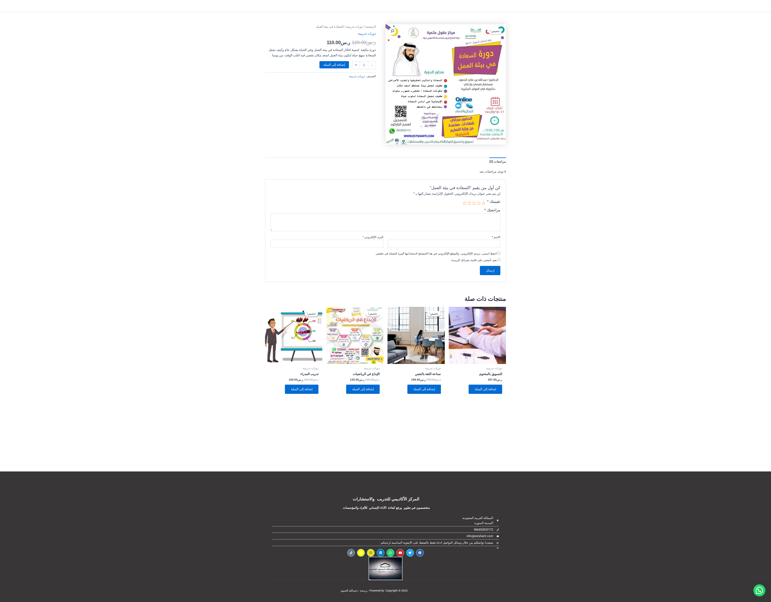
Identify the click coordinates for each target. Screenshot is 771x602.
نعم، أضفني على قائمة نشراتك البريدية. (474, 260)
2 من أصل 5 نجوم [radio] (478, 203)
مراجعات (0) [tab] (497, 161)
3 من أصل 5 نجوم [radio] (474, 203)
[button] (392, 31)
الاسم (496, 237)
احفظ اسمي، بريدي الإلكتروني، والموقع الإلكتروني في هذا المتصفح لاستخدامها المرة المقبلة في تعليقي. (436, 253)
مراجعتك (492, 210)
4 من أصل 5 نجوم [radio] (469, 203)
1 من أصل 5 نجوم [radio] (483, 203)
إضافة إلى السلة (334, 64)
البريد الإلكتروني (373, 237)
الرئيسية (370, 26)
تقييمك (493, 202)
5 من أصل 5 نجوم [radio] (465, 203)
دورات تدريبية (354, 26)
